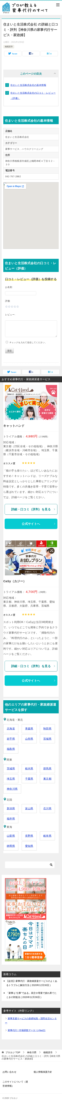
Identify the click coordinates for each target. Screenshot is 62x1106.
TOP (12, 1052)
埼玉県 (11, 778)
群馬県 (47, 768)
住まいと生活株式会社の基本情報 (28, 85)
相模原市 (9, 46)
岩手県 (11, 738)
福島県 (11, 748)
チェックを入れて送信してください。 (27, 342)
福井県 (11, 818)
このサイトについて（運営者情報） (15, 1083)
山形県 (29, 738)
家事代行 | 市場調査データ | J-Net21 (26, 1030)
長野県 (29, 835)
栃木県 (29, 768)
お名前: (9, 287)
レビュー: (10, 314)
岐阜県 (47, 835)
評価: (8, 301)
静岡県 (11, 846)
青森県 (29, 728)
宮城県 (47, 738)
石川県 (47, 808)
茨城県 (11, 768)
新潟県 (11, 808)
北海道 (11, 728)
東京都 (47, 778)
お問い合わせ (9, 1072)
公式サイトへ (31, 523)
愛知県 (29, 846)
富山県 (29, 808)
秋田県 (47, 728)
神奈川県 (12, 788)
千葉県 (29, 778)
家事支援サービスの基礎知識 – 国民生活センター (31, 1020)
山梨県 (11, 835)
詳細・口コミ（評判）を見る (31, 509)
